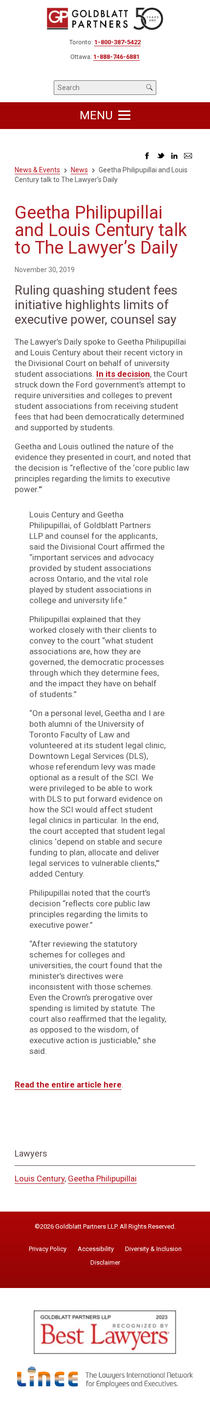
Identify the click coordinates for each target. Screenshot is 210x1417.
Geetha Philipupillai (102, 1178)
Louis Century (39, 1178)
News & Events (37, 170)
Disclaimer (105, 1262)
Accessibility (96, 1249)
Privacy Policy (47, 1249)
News (79, 170)
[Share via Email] (188, 158)
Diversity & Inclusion (153, 1249)
